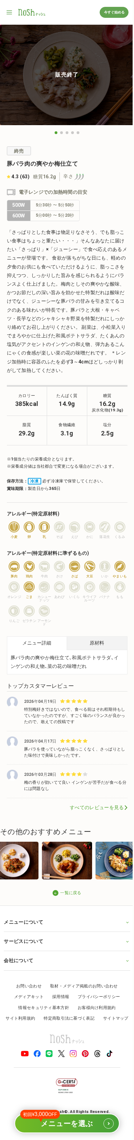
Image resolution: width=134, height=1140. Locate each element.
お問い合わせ (26, 993)
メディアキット (26, 1004)
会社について (18, 968)
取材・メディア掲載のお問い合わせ (81, 993)
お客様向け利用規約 (94, 1015)
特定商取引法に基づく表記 (83, 1026)
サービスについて (23, 949)
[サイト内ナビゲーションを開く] (9, 12)
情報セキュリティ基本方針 (41, 1015)
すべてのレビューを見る (97, 807)
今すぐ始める (114, 12)
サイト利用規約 (34, 1026)
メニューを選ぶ (63, 1120)
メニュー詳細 (36, 643)
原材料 (97, 643)
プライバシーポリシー (96, 1004)
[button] (56, 132)
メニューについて (23, 930)
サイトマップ (64, 1037)
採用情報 (57, 1004)
